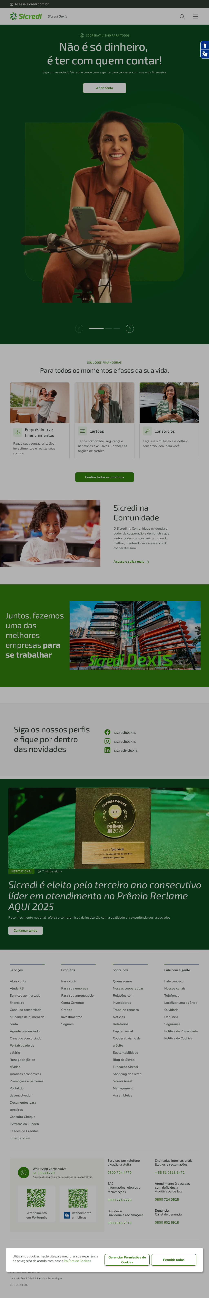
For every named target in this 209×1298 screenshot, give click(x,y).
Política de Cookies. (78, 1261)
